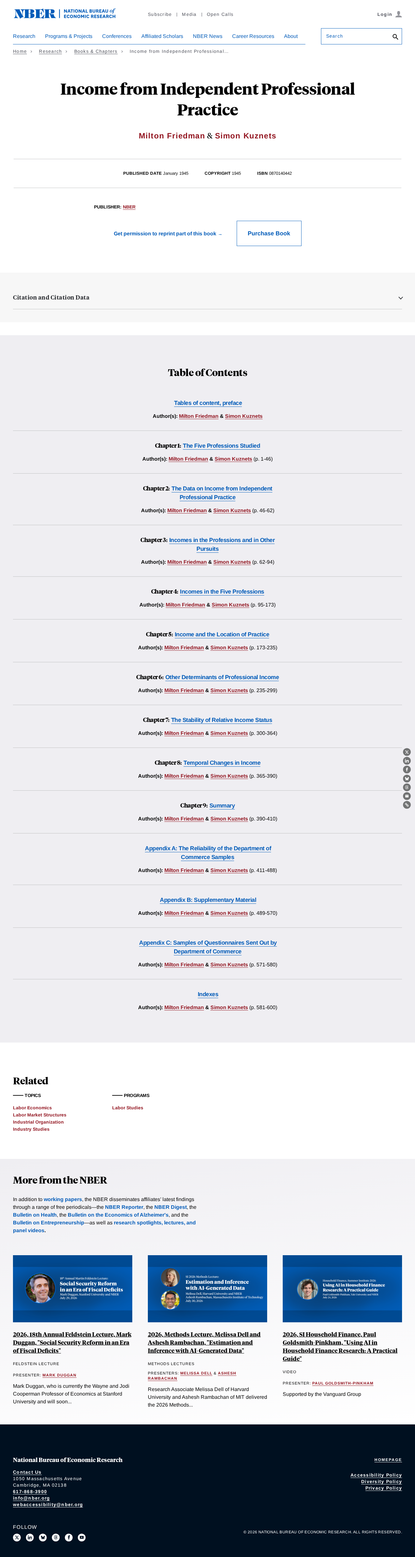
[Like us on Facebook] (69, 1537)
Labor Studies (127, 1107)
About (291, 36)
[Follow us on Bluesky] (43, 1537)
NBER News (207, 36)
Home (20, 51)
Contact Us (27, 1472)
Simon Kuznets (246, 135)
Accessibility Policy (376, 1475)
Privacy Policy (383, 1488)
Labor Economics (32, 1107)
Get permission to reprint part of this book (165, 233)
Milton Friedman (172, 135)
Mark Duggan (59, 1375)
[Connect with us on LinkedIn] (30, 1537)
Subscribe (160, 14)
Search (334, 36)
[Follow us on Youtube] (82, 1537)
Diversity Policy (381, 1481)
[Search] (395, 37)
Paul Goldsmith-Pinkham (343, 1383)
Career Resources (253, 36)
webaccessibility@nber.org (48, 1504)
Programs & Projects (68, 36)
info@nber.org (31, 1498)
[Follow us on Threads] (56, 1537)
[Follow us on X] (17, 1537)
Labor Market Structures (39, 1114)
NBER (129, 206)
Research (24, 36)
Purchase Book (269, 233)
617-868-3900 (30, 1491)
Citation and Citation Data (51, 297)
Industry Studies (31, 1129)
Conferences (117, 36)
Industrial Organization (38, 1122)
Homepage (388, 1459)
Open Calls (220, 14)
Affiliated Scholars (162, 36)
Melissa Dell (196, 1373)
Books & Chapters (96, 51)
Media (189, 14)
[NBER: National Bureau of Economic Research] (70, 17)
